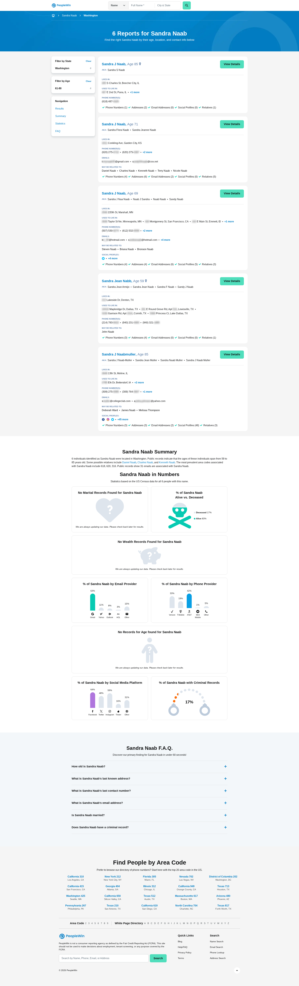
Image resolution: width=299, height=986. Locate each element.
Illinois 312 (149, 886)
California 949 (186, 886)
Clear (88, 61)
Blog (180, 941)
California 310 (76, 876)
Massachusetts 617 (186, 896)
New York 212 (113, 876)
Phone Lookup (217, 952)
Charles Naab (127, 170)
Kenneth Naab (146, 170)
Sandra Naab (69, 15)
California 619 (149, 905)
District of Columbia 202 (223, 876)
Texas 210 (113, 905)
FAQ (57, 131)
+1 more (135, 92)
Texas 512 (149, 896)
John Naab (108, 331)
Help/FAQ (182, 947)
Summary (60, 116)
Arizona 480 (223, 896)
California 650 (112, 896)
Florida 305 (149, 876)
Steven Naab (109, 249)
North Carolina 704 (186, 905)
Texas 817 (223, 905)
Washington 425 (75, 896)
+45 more (122, 419)
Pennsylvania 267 (75, 905)
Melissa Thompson (149, 410)
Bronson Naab (145, 249)
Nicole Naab (180, 170)
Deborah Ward (110, 410)
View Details (232, 64)
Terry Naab (164, 170)
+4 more (165, 240)
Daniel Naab (109, 170)
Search (158, 958)
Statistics (60, 123)
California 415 (76, 886)
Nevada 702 (186, 876)
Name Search (216, 941)
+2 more (147, 152)
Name (114, 5)
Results (59, 108)
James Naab (128, 410)
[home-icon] (53, 15)
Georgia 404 (113, 886)
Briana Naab (127, 249)
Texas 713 (223, 886)
